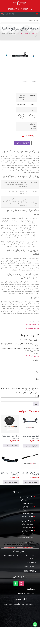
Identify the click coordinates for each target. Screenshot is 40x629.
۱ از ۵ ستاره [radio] (38, 356)
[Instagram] (21, 583)
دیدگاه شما (35, 360)
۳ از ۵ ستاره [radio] (32, 356)
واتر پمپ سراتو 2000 (32, 324)
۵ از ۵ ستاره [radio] (26, 356)
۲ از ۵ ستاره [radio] (35, 356)
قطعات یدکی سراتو (22, 33)
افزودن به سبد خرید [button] (31, 445)
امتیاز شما (35, 354)
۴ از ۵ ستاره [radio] (29, 356)
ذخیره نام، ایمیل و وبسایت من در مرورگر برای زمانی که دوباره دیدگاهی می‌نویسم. (20, 389)
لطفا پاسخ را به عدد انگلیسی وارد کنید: (27, 393)
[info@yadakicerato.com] (35, 593)
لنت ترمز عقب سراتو (32, 328)
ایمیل (36, 379)
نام (37, 372)
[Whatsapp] (15, 583)
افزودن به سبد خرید (22, 142)
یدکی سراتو (34, 33)
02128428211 (29, 566)
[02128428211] (35, 566)
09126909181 (29, 571)
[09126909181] (35, 571)
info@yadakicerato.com (25, 593)
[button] (37, 14)
